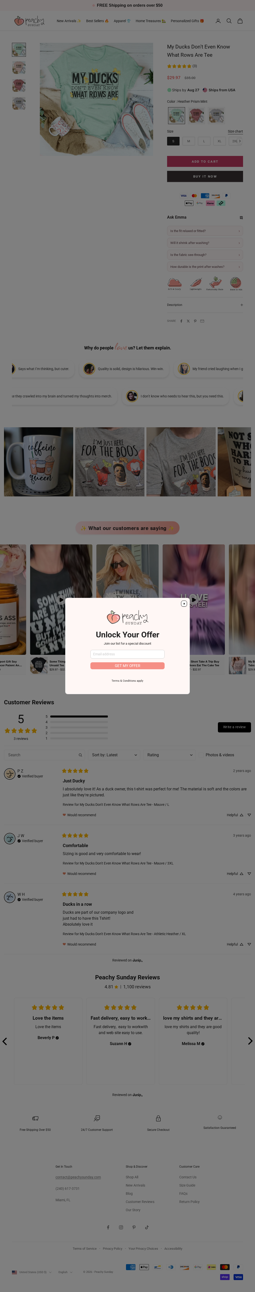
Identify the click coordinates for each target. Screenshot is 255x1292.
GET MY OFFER (127, 666)
